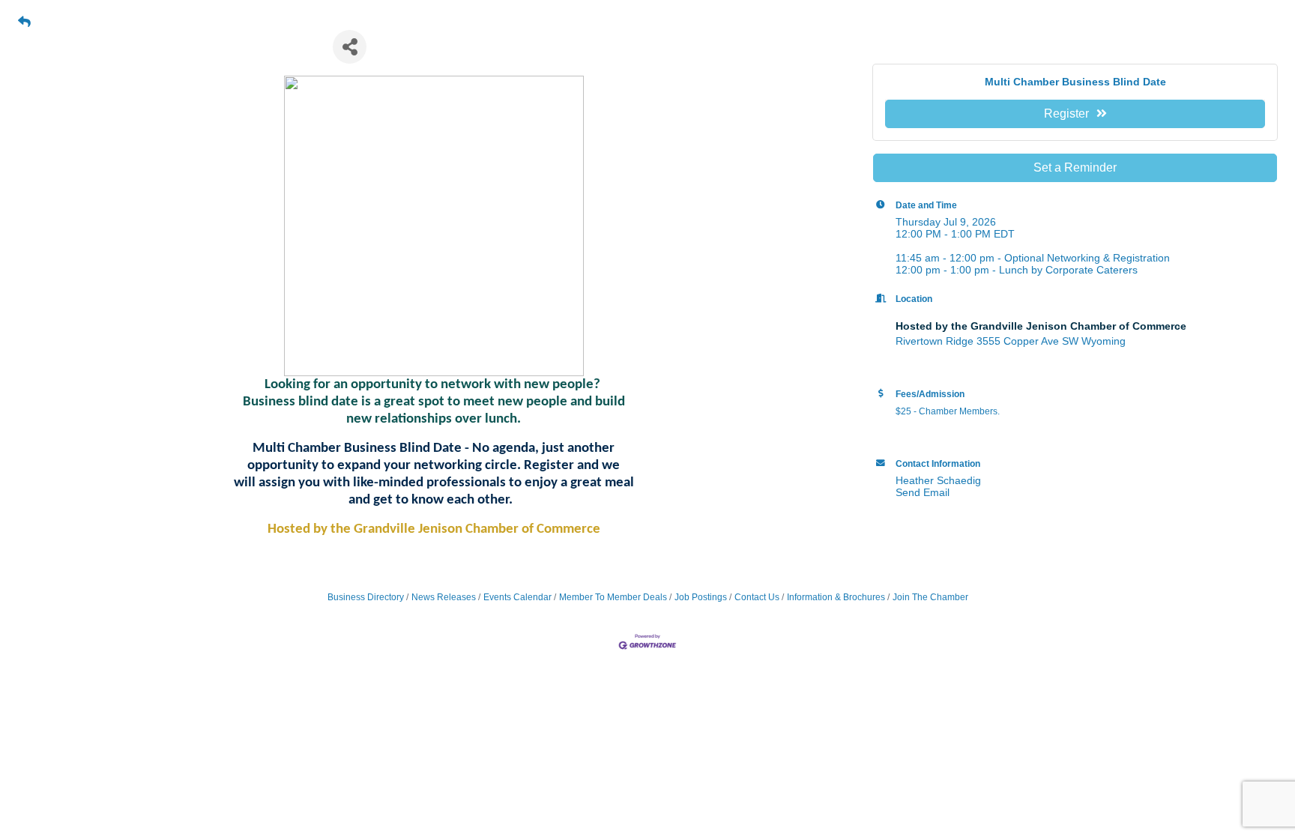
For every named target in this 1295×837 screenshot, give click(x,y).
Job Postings (700, 597)
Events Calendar (517, 597)
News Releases (443, 597)
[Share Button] (349, 47)
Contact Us (756, 597)
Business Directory (365, 597)
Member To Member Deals (613, 597)
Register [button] (1066, 113)
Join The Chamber (930, 597)
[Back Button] (24, 22)
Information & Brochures (836, 597)
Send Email (923, 492)
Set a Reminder (1075, 167)
